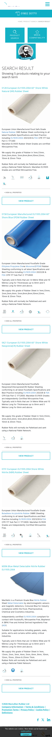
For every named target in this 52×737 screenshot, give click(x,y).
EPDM (38, 266)
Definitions (7, 712)
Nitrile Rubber (40, 600)
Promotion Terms (10, 709)
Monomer (30, 266)
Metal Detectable (15, 603)
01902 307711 (28, 13)
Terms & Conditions (34, 707)
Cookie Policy (42, 709)
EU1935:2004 (17, 138)
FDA (36, 138)
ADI (4, 625)
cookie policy (26, 731)
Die (21, 266)
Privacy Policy (27, 709)
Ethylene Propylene (11, 266)
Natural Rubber (9, 132)
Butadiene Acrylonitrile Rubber (16, 513)
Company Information (12, 707)
